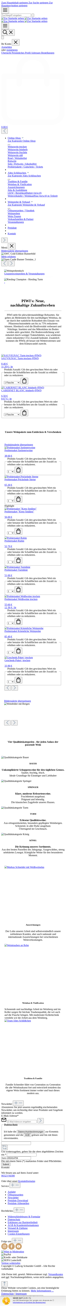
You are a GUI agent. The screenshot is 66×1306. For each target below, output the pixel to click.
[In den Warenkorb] (24, 381)
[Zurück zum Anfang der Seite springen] (4, 1284)
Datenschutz (14, 1219)
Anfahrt (12, 1191)
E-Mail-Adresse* (10, 1115)
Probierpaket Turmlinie (16, 570)
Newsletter (13, 1197)
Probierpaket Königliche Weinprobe (22, 631)
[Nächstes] (4, 240)
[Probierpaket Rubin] (15, 538)
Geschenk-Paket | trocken (17, 660)
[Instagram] (4, 1248)
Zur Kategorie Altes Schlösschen (24, 175)
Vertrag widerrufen (10, 1263)
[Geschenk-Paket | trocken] (18, 657)
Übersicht (6, 52)
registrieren (12, 50)
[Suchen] (33, 15)
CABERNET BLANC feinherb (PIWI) (21, 390)
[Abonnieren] (40, 1120)
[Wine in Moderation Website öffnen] (12, 1251)
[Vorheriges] (4, 131)
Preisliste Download (18, 1200)
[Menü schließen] (16, 42)
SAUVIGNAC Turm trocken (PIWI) (20, 358)
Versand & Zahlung (18, 1228)
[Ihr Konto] (2, 37)
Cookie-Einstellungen (19, 1233)
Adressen (36, 52)
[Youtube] (18, 1248)
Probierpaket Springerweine (18, 450)
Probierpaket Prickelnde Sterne (20, 479)
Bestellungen (47, 52)
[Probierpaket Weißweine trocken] (22, 596)
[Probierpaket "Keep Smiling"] (20, 508)
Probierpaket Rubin (14, 540)
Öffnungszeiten (15, 1194)
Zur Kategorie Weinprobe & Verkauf (26, 204)
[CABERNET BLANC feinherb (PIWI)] (22, 387)
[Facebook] (11, 1248)
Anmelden (6, 47)
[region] (33, 257)
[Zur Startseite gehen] (24, 20)
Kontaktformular (26, 1181)
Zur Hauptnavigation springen (27, 4)
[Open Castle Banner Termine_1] (18, 259)
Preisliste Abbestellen (18, 1203)
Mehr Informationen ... (42, 1290)
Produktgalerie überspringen (18, 444)
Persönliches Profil (21, 52)
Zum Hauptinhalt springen (15, 2)
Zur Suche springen (39, 2)
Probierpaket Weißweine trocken (20, 599)
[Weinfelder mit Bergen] (17, 703)
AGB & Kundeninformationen (23, 1225)
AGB (27, 1135)
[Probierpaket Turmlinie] (17, 567)
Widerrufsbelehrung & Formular (24, 1216)
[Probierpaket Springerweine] (19, 447)
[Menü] (5, 10)
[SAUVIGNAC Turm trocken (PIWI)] (21, 355)
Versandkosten (55, 1274)
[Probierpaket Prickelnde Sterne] (21, 476)
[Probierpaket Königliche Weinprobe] (23, 628)
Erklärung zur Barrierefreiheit (22, 1222)
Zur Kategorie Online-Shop (22, 141)
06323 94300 (8, 1175)
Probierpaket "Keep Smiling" (19, 511)
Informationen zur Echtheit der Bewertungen (29, 1302)
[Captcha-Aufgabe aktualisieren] (4, 1147)
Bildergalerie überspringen (14, 250)
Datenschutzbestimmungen (30, 1132)
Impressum (13, 1231)
